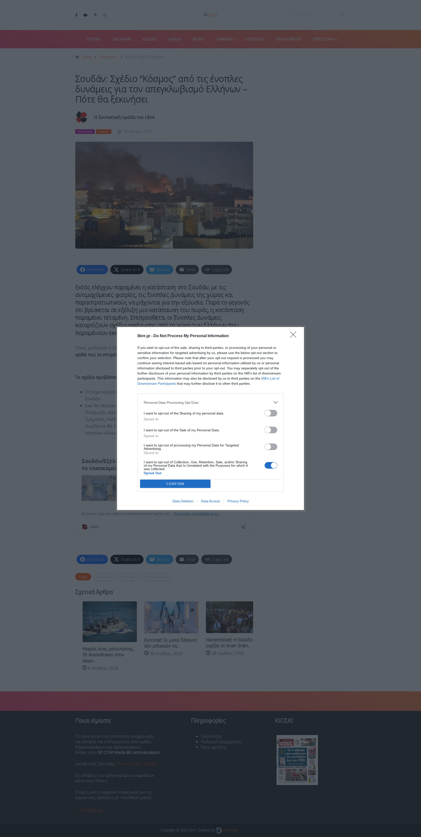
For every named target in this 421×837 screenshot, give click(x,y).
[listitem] (210, 402)
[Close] (294, 336)
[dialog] (210, 418)
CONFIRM (175, 484)
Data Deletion (182, 501)
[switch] (271, 413)
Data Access (210, 501)
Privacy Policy (238, 501)
